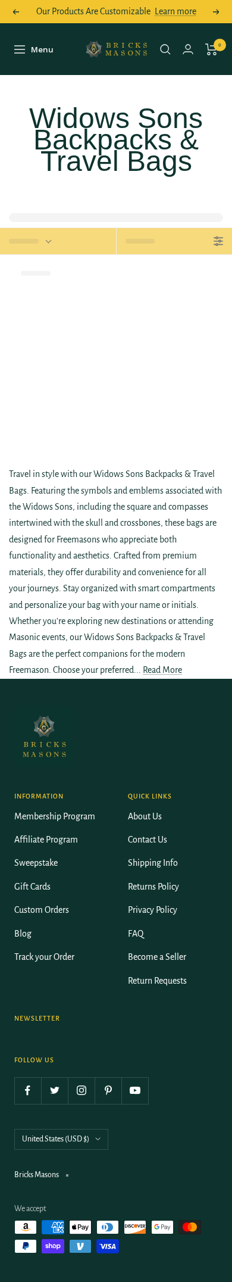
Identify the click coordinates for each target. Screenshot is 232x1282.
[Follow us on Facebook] (27, 1090)
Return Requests (157, 980)
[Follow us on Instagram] (81, 1090)
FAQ (135, 933)
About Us (145, 816)
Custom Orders (41, 910)
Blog (23, 933)
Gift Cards (32, 886)
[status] (58, 241)
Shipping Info (153, 863)
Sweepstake (36, 863)
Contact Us (147, 839)
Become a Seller (157, 957)
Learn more (175, 11)
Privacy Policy (152, 910)
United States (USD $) (55, 1139)
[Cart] (211, 49)
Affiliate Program (46, 839)
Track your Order (44, 957)
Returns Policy (153, 886)
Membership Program (54, 816)
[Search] (165, 49)
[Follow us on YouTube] (134, 1090)
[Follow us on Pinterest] (108, 1090)
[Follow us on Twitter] (54, 1090)
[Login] (188, 49)
